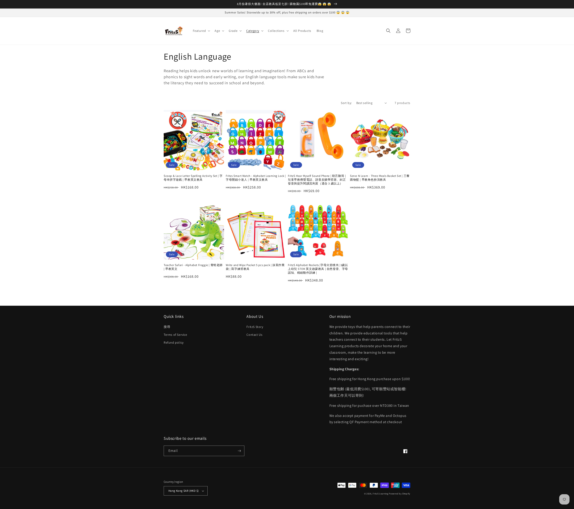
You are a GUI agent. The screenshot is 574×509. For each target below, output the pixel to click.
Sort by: (346, 103)
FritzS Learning (380, 493)
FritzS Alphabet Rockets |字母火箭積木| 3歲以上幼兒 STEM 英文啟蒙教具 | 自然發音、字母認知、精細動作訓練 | (318, 269)
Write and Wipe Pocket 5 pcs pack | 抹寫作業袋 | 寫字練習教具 (255, 267)
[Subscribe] (239, 451)
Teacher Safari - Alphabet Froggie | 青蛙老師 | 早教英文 (193, 267)
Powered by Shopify (399, 493)
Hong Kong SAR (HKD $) (183, 491)
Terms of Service (175, 335)
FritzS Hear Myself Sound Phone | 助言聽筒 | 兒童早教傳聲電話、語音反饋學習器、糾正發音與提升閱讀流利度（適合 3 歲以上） (317, 179)
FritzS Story (254, 327)
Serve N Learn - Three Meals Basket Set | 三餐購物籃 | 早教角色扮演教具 (380, 178)
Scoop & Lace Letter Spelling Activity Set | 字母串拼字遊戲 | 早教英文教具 (193, 178)
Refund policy (174, 342)
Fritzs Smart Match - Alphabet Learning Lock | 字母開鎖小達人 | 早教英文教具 (256, 178)
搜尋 (167, 327)
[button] (201, 30)
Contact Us (254, 335)
